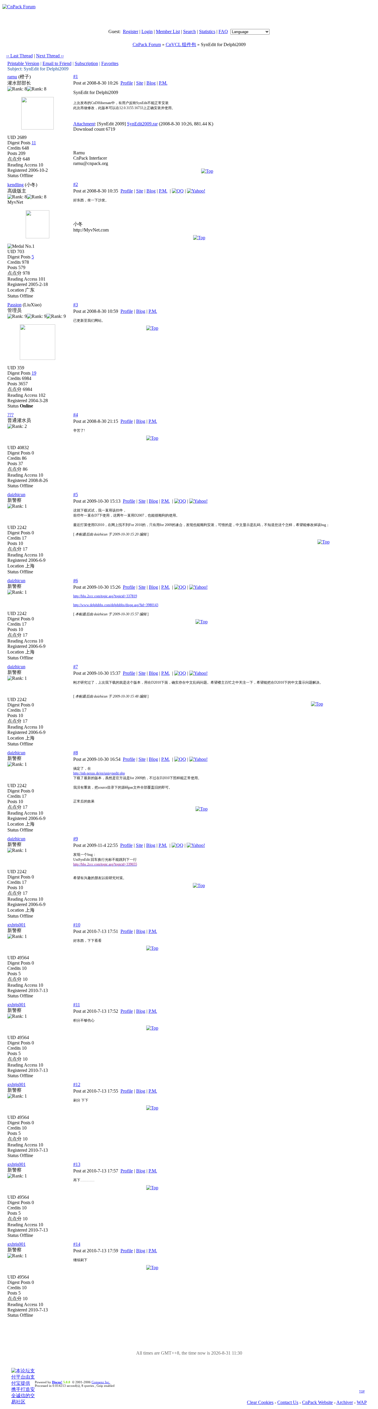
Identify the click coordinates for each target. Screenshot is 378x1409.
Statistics (207, 31)
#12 (76, 1084)
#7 (75, 666)
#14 (76, 1244)
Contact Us (287, 1402)
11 (34, 142)
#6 (75, 580)
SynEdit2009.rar (142, 123)
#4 (75, 414)
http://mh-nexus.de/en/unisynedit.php (99, 773)
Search (189, 31)
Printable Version (23, 63)
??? (10, 414)
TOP (362, 1391)
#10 (76, 924)
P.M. (163, 82)
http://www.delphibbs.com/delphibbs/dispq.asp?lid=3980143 (115, 605)
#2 (75, 184)
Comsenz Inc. (101, 1382)
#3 (75, 304)
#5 (75, 494)
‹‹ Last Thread (19, 55)
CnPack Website (317, 1402)
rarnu (12, 76)
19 (34, 373)
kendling (15, 184)
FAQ (223, 31)
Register (130, 31)
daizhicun (16, 494)
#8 (75, 752)
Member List (168, 31)
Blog (151, 82)
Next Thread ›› (50, 55)
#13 (76, 1164)
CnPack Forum (147, 44)
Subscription (86, 63)
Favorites (109, 63)
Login (147, 31)
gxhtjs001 (16, 924)
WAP (362, 1402)
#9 (75, 838)
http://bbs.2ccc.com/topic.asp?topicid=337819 (105, 596)
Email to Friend (57, 63)
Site (139, 82)
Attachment (84, 123)
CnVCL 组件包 (181, 44)
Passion (14, 304)
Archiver (344, 1402)
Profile (126, 82)
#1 (75, 76)
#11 (76, 1004)
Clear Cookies (260, 1402)
